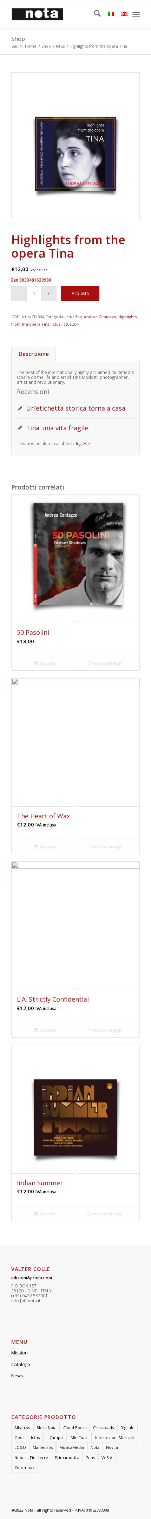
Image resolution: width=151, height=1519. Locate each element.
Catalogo (20, 1364)
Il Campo (54, 1437)
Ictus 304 (71, 324)
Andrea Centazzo (100, 316)
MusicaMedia (71, 1447)
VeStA (106, 1457)
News (17, 1375)
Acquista (80, 293)
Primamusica (67, 1457)
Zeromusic (24, 1467)
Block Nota (47, 1427)
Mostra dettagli (105, 663)
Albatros (22, 1427)
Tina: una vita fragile (57, 428)
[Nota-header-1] (62, 14)
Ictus (69, 316)
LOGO (20, 1447)
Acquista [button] (47, 663)
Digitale (127, 1427)
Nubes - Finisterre (31, 1457)
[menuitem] (94, 14)
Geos (19, 1437)
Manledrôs (43, 1447)
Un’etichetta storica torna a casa (75, 408)
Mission (19, 1352)
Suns (90, 1457)
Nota (95, 1447)
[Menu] (136, 14)
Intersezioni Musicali (114, 1437)
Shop (18, 39)
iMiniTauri (79, 1437)
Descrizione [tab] (34, 353)
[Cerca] (94, 14)
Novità (112, 1447)
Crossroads (103, 1427)
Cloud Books (74, 1427)
